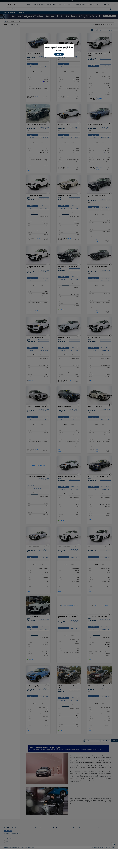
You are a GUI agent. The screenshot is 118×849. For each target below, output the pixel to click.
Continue (59, 54)
